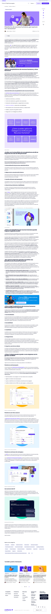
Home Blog (6, 6)
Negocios (13, 551)
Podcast (24, 595)
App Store (45, 598)
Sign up (6, 595)
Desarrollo (16, 593)
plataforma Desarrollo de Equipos (14, 457)
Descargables (12, 3)
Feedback (12, 544)
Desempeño (7, 544)
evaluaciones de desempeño (18, 367)
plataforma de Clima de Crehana (13, 418)
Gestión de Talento (12, 6)
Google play (44, 595)
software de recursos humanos (12, 93)
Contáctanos (45, 3)
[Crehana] (5, 3)
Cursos (32, 3)
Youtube (24, 600)
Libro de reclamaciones (34, 605)
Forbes (8, 192)
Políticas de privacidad (33, 595)
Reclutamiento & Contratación (30, 546)
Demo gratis (20, 65)
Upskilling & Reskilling (40, 546)
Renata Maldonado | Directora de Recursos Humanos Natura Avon (15, 553)
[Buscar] (28, 3)
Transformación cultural (9, 546)
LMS (7, 454)
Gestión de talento (10, 105)
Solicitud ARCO (34, 599)
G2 (10, 45)
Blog (23, 593)
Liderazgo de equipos (34, 544)
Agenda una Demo (21, 302)
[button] (22, 36)
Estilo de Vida (19, 551)
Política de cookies (33, 598)
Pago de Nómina (7, 551)
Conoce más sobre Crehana (43, 0)
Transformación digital (19, 546)
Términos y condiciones (33, 602)
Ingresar (39, 3)
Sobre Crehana (8, 593)
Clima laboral (26, 544)
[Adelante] (29, 586)
